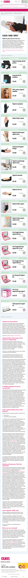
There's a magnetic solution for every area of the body (13, 50)
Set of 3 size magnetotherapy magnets (18, 290)
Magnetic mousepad (17, 175)
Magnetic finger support (18, 118)
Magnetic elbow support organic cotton (18, 219)
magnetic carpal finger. (15, 335)
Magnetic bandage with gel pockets (18, 62)
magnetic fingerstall (12, 542)
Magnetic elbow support (18, 204)
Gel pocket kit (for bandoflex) (16, 76)
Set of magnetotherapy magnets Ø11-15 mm (18, 247)
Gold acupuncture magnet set (18, 304)
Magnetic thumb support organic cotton (18, 133)
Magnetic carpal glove (17, 104)
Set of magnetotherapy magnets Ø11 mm (18, 233)
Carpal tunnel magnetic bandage (18, 147)
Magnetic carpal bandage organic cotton (18, 162)
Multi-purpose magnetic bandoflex (18, 90)
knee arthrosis (14, 441)
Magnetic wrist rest (17, 190)
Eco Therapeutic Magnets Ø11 (18, 276)
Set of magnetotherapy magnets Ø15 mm (18, 262)
